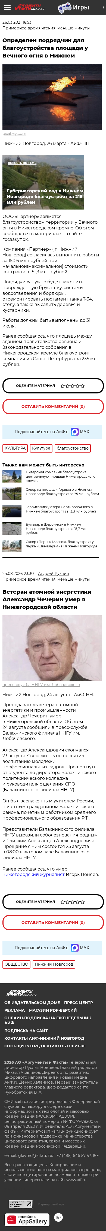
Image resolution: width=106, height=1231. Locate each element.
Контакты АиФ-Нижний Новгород (44, 1038)
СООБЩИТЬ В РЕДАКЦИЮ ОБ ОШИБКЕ (45, 1046)
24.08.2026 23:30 (18, 573)
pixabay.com (14, 133)
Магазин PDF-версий (53, 1010)
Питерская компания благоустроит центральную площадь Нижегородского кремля (60, 476)
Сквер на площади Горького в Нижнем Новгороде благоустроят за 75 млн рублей (62, 491)
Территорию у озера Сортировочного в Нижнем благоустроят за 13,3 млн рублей (61, 509)
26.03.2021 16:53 (17, 22)
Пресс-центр (78, 1002)
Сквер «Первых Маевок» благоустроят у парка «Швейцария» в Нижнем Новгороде (61, 544)
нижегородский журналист (33, 874)
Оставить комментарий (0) (53, 406)
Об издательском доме (32, 1002)
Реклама (14, 1010)
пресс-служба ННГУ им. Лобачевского (41, 684)
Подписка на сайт (26, 1030)
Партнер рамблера (51, 1204)
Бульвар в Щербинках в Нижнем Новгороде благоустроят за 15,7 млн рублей (57, 528)
